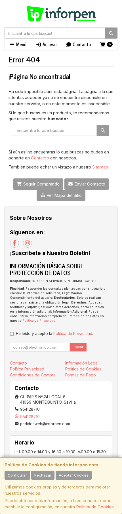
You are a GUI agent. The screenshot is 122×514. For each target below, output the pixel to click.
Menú (20, 44)
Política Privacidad (27, 368)
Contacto (81, 44)
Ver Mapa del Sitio (63, 195)
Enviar (78, 347)
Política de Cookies (95, 506)
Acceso (48, 44)
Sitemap (100, 167)
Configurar (17, 475)
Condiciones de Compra (33, 374)
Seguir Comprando (41, 184)
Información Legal (81, 363)
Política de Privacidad (38, 321)
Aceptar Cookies (74, 475)
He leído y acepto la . (54, 333)
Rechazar (42, 475)
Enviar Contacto (89, 184)
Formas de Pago (80, 374)
